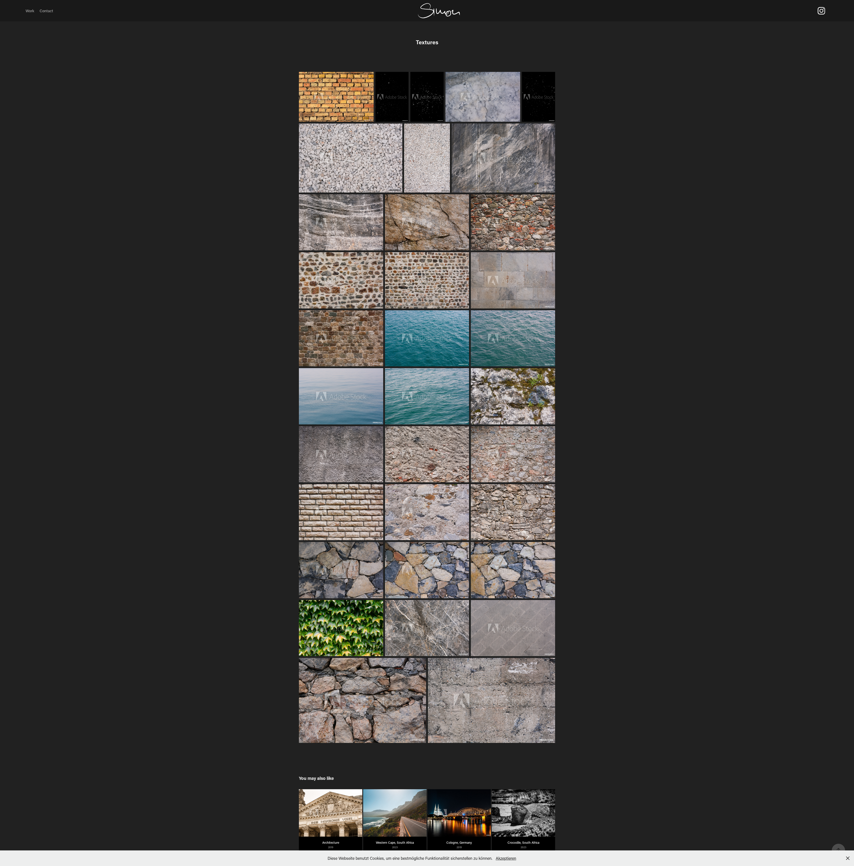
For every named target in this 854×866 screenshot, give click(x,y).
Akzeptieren (506, 858)
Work (30, 10)
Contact (46, 10)
